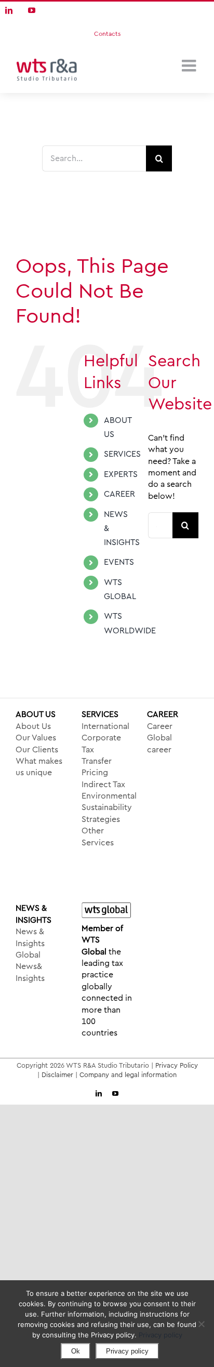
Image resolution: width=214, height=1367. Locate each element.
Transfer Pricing (97, 767)
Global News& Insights (30, 967)
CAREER (119, 494)
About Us (33, 726)
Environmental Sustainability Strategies (107, 808)
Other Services (98, 836)
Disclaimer (57, 1074)
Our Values (36, 738)
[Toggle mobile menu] (190, 65)
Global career (159, 743)
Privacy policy (160, 1335)
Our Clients (37, 750)
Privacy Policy (176, 1065)
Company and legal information (128, 1074)
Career (159, 726)
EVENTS (119, 562)
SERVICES (122, 454)
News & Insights (30, 937)
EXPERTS (121, 474)
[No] (201, 1324)
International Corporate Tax (105, 738)
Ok (75, 1351)
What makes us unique (39, 767)
